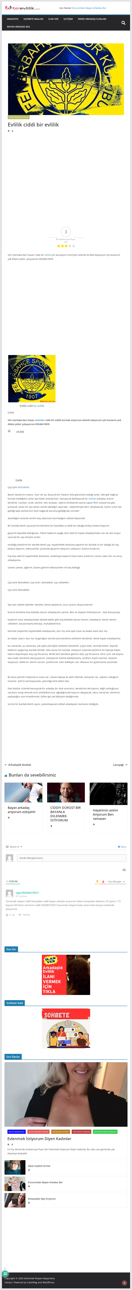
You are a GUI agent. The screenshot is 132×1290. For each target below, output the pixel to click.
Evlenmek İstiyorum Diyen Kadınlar (39, 1138)
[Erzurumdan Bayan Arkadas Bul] (15, 1184)
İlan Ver (53, 18)
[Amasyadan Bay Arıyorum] (15, 1200)
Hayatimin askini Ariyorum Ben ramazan (105, 814)
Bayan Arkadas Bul (18, 26)
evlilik (48, 254)
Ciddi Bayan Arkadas (81, 1132)
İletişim (68, 18)
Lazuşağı (118, 765)
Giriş (123, 846)
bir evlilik (38, 406)
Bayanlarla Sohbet (60, 1132)
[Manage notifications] (124, 1282)
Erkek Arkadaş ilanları (92, 18)
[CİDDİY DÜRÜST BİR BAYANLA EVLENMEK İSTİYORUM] (66, 785)
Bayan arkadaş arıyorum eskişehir (22, 809)
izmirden (40, 420)
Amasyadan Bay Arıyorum (42, 1198)
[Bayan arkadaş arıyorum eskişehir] (23, 785)
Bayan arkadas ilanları (38, 1132)
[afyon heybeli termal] (15, 1167)
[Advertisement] (66, 156)
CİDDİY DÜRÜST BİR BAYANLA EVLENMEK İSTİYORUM (65, 813)
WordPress (48, 1282)
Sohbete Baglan (33, 18)
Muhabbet (23, 487)
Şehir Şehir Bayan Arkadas (105, 1132)
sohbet (92, 498)
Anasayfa (12, 18)
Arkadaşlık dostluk (19, 765)
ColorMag (32, 1282)
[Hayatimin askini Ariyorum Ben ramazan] (108, 785)
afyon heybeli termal (83, 7)
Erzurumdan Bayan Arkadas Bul (45, 1182)
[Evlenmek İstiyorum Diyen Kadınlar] (66, 1094)
